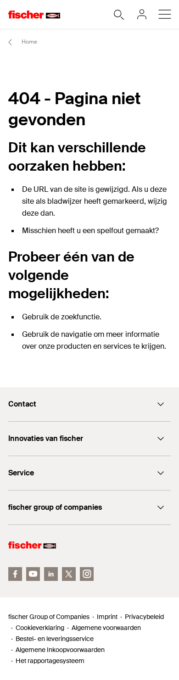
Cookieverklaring (40, 628)
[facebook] (15, 574)
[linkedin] (51, 574)
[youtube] (33, 574)
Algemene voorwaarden (106, 628)
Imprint (107, 617)
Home (28, 41)
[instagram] (87, 574)
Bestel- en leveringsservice (55, 639)
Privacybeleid (144, 617)
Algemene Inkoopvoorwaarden (60, 650)
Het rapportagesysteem (50, 661)
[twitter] (69, 574)
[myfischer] (141, 14)
